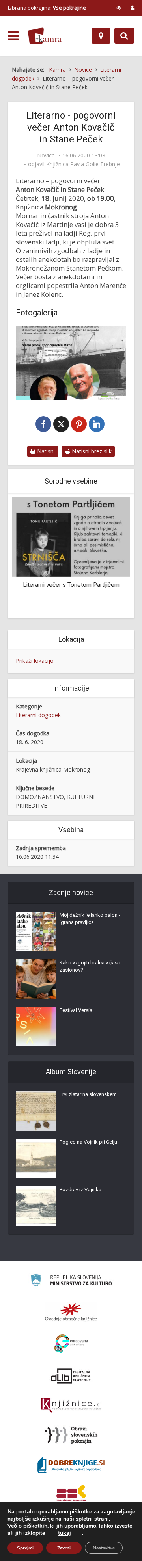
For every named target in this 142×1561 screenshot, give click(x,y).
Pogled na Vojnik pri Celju (88, 1142)
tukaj (64, 1533)
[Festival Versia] (36, 1026)
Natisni (45, 451)
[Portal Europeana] (71, 1344)
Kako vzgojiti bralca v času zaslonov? (90, 966)
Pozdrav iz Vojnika (80, 1189)
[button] (110, 557)
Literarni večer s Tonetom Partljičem (71, 584)
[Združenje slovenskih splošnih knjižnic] (71, 1405)
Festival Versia (76, 1010)
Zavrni (64, 1548)
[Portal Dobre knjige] (71, 1465)
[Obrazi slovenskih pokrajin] (71, 1435)
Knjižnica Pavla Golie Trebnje (83, 164)
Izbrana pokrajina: (47, 7)
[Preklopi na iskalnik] (124, 36)
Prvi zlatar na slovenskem (88, 1094)
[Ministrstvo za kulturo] (71, 1281)
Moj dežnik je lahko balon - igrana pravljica (90, 918)
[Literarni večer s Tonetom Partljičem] (71, 536)
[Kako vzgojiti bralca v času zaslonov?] (36, 979)
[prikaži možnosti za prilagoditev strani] (118, 7)
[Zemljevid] (101, 36)
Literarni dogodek (38, 715)
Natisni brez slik (91, 451)
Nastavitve (104, 1548)
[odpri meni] (13, 36)
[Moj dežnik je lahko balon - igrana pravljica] (36, 931)
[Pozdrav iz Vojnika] (36, 1206)
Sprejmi (25, 1548)
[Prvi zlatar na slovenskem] (36, 1111)
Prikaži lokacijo (35, 660)
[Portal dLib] (71, 1376)
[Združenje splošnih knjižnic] (71, 1495)
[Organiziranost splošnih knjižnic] (71, 1312)
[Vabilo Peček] (71, 363)
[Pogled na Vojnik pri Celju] (36, 1158)
